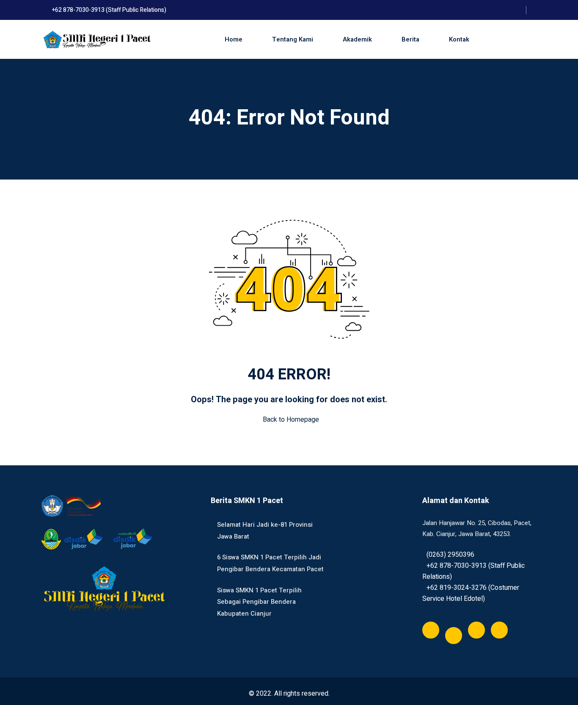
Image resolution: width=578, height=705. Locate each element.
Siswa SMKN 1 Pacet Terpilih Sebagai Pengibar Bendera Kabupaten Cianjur (259, 602)
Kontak (459, 39)
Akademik (357, 39)
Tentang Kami (292, 39)
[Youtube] (476, 630)
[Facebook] (430, 630)
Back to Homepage (291, 420)
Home (233, 39)
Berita (410, 39)
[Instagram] (499, 630)
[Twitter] (453, 635)
